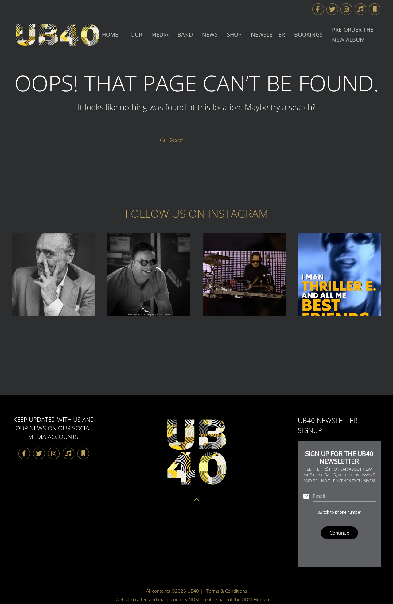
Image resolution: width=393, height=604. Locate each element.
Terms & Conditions (226, 591)
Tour (134, 34)
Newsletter (268, 34)
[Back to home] (57, 34)
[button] (360, 8)
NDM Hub (252, 599)
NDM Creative (203, 599)
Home (110, 34)
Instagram (238, 213)
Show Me (54, 274)
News (210, 34)
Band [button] (185, 34)
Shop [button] (234, 34)
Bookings (308, 34)
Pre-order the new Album (352, 34)
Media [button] (159, 34)
